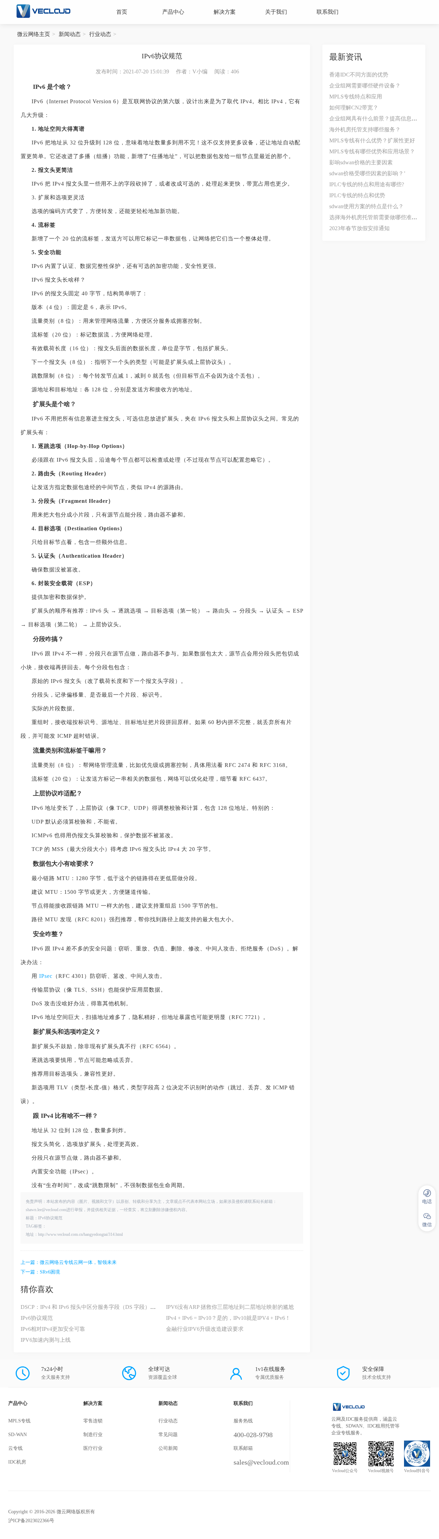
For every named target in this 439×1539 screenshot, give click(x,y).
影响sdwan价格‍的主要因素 (361, 162)
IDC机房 (17, 1462)
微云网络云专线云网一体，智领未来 (78, 1262)
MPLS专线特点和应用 (355, 96)
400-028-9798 (253, 1435)
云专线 (15, 1448)
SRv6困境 (50, 1272)
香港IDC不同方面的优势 (358, 75)
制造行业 (93, 1434)
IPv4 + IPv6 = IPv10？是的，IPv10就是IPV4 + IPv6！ (228, 1318)
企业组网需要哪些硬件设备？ (365, 85)
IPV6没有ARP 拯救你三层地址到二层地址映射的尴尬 (230, 1307)
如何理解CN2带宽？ (353, 107)
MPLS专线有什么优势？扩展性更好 (372, 140)
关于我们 (276, 12)
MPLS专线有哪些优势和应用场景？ (372, 151)
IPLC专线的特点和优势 (357, 195)
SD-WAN (17, 1434)
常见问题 (168, 1434)
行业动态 (100, 34)
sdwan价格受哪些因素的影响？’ (367, 173)
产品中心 (173, 12)
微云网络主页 (33, 34)
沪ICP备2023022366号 (31, 1520)
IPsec (45, 976)
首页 (121, 12)
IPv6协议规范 (37, 1318)
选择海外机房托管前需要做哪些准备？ (376, 217)
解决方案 (225, 12)
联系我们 (328, 12)
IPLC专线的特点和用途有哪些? (366, 184)
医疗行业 (93, 1448)
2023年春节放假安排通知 (359, 228)
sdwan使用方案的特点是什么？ (366, 206)
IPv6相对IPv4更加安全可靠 (53, 1329)
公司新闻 (168, 1448)
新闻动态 (70, 34)
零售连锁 (93, 1420)
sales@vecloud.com (261, 1462)
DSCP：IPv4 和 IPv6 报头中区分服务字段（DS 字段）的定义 (94, 1307)
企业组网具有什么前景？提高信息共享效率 (381, 118)
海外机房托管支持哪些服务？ (365, 129)
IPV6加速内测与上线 (46, 1340)
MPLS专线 (19, 1420)
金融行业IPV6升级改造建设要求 (205, 1329)
